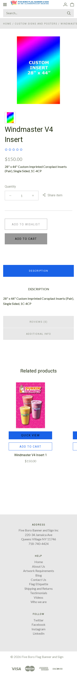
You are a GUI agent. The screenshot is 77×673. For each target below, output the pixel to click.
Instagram (38, 629)
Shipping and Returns (38, 588)
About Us (38, 566)
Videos (38, 597)
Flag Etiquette (38, 584)
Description (38, 270)
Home (7, 23)
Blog (38, 575)
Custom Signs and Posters (36, 23)
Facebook (38, 624)
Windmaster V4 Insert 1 (30, 455)
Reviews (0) (39, 321)
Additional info (38, 334)
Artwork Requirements (38, 571)
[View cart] (72, 4)
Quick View (30, 435)
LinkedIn (38, 633)
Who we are (39, 602)
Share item (55, 195)
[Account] (65, 4)
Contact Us (38, 579)
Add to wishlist (26, 224)
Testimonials (38, 593)
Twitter (38, 620)
